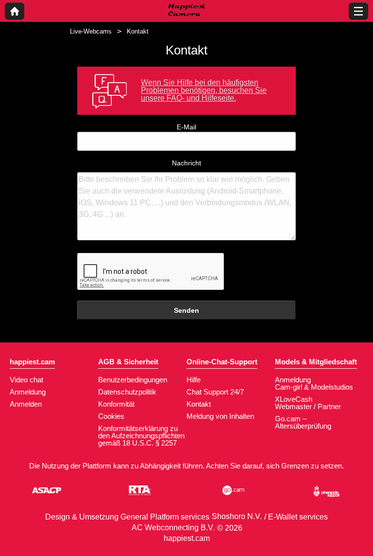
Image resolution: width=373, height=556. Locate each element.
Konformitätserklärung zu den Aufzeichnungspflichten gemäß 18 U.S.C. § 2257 (141, 435)
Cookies (111, 416)
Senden (186, 310)
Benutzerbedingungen (132, 380)
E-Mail (186, 127)
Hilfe (193, 380)
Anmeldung (28, 392)
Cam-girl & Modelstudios (314, 387)
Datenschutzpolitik (127, 392)
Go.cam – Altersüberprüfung (303, 422)
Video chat (26, 380)
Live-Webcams (91, 31)
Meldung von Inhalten (220, 416)
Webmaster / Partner (308, 406)
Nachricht (186, 163)
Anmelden (26, 404)
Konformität (116, 404)
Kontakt (198, 404)
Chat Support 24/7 (215, 392)
